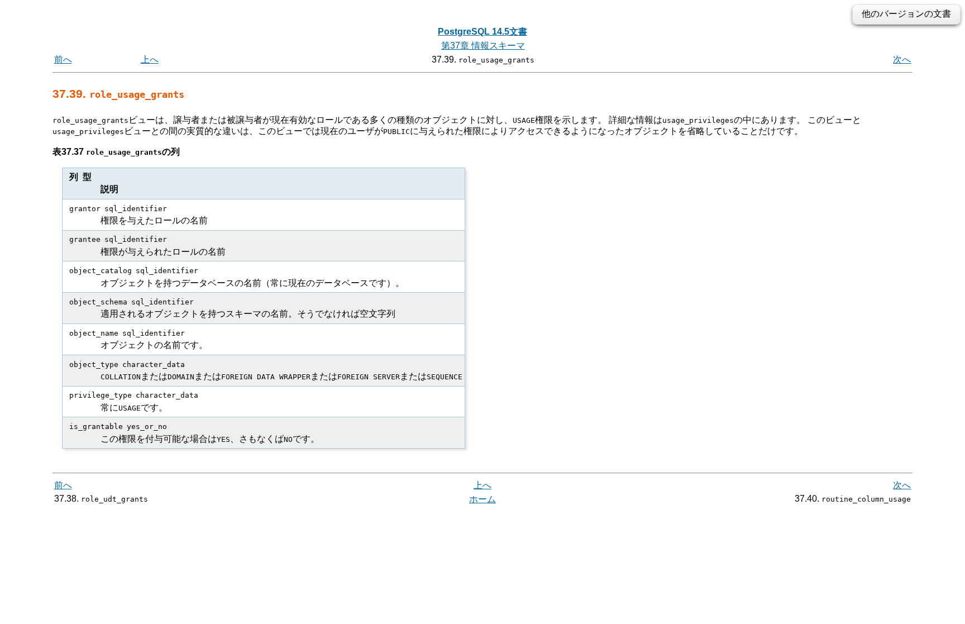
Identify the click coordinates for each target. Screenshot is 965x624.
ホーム (482, 499)
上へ (150, 59)
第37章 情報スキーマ (483, 45)
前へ (63, 59)
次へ (902, 59)
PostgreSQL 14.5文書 (482, 31)
